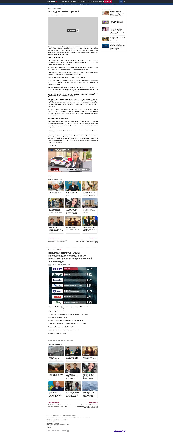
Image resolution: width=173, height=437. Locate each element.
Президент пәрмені (84, 4)
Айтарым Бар (64, 4)
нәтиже (55, 340)
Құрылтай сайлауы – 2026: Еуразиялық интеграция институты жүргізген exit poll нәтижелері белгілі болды (86, 406)
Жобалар (73, 1)
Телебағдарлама (93, 1)
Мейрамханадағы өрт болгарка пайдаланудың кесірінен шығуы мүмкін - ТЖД (87, 241)
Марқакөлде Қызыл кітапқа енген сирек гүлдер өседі (117, 22)
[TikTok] (62, 430)
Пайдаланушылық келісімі (53, 423)
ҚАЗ (121, 1)
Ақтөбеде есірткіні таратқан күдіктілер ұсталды (117, 38)
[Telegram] (57, 430)
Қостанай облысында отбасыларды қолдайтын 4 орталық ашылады (57, 240)
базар (50, 175)
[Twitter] (50, 430)
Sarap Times (57, 4)
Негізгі (49, 8)
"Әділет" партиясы (69, 340)
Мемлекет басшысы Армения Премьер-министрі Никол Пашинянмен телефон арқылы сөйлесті (117, 46)
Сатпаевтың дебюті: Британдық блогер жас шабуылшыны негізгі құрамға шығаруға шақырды (117, 30)
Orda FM (101, 1)
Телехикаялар (82, 1)
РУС (124, 1)
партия (50, 340)
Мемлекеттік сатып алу (52, 425)
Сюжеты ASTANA (57, 8)
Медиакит (49, 427)
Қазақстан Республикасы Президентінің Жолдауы (58, 424)
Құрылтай (61, 340)
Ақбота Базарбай (56, 264)
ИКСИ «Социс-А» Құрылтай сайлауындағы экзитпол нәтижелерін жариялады (59, 405)
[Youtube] (60, 430)
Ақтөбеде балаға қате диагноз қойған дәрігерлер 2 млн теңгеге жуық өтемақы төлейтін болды (117, 13)
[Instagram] (52, 430)
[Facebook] (47, 430)
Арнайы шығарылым (73, 4)
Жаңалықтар (66, 1)
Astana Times (50, 4)
